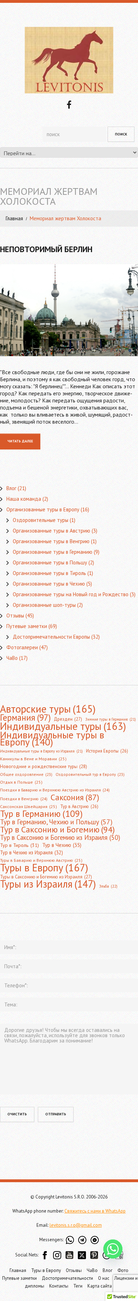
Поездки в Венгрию (23, 798)
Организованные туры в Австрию (51, 530)
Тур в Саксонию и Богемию (57, 829)
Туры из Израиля (48, 884)
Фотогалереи (22, 647)
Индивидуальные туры (63, 726)
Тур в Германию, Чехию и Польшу (56, 821)
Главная (14, 218)
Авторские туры (48, 708)
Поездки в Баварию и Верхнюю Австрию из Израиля (55, 789)
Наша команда (23, 498)
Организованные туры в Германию (52, 551)
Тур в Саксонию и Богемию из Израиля (60, 837)
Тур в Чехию (61, 844)
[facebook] (69, 104)
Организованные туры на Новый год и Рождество (70, 594)
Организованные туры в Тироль (49, 573)
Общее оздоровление (26, 774)
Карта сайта (99, 1286)
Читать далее (20, 441)
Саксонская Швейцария (28, 806)
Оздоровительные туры (40, 520)
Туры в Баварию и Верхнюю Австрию (41, 860)
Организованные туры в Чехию (49, 583)
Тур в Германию (41, 813)
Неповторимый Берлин (46, 249)
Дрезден (68, 719)
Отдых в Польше (21, 782)
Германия (25, 717)
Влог (11, 488)
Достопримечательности (67, 1278)
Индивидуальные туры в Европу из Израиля (41, 751)
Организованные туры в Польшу (50, 562)
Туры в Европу (44, 867)
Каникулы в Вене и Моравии (33, 758)
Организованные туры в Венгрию (51, 541)
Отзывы (15, 615)
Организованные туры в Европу (42, 509)
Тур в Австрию (79, 806)
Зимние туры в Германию (110, 719)
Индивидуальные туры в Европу (52, 738)
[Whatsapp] (112, 1249)
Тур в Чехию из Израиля (31, 852)
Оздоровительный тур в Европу (90, 774)
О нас (103, 1278)
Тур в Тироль (19, 845)
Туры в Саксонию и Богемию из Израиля (46, 877)
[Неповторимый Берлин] (69, 310)
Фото (122, 1270)
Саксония (75, 797)
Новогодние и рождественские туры (43, 766)
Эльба (108, 886)
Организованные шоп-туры (44, 605)
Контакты (58, 1286)
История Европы (107, 751)
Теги (77, 1286)
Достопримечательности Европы (51, 636)
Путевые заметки (26, 626)
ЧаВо (12, 658)
